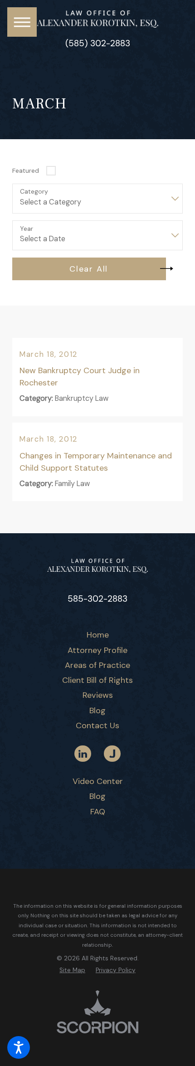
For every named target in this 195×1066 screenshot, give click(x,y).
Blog (97, 710)
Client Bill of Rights (97, 680)
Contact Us (97, 725)
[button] (18, 1047)
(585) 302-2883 (97, 43)
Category (34, 191)
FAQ (97, 811)
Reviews (98, 695)
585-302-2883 (97, 598)
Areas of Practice (97, 665)
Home (98, 634)
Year (26, 229)
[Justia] (112, 753)
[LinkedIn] (82, 753)
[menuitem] (97, 635)
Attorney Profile (97, 650)
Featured (25, 170)
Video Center (98, 781)
